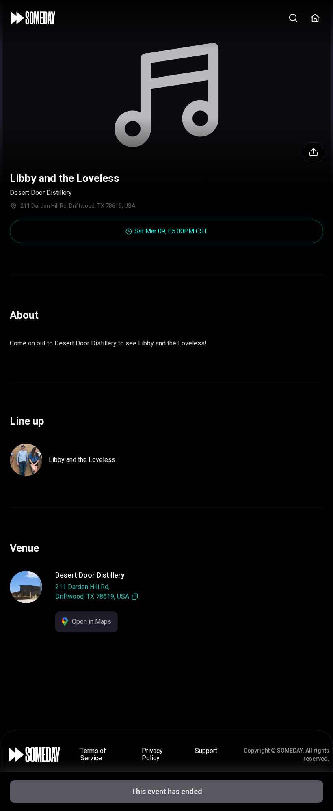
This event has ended (166, 791)
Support (206, 751)
